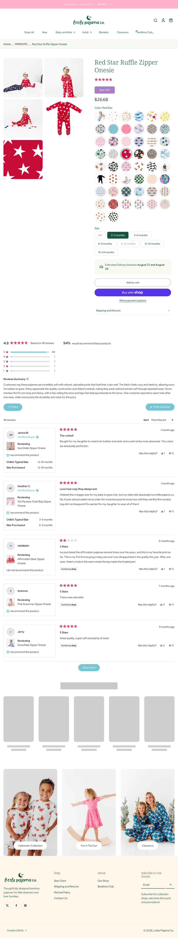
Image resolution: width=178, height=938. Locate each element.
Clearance (122, 32)
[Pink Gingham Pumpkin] (151, 179)
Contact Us (60, 898)
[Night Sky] (113, 154)
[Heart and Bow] (151, 204)
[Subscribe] (170, 885)
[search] (155, 20)
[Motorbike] (151, 129)
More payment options (132, 300)
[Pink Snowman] (113, 191)
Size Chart (60, 881)
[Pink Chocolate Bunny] (126, 204)
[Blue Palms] (113, 129)
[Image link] (30, 812)
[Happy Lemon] (164, 116)
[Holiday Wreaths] (151, 191)
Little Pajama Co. (164, 930)
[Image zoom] (23, 77)
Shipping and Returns (66, 886)
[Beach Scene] (113, 116)
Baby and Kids (64, 32)
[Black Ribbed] (100, 179)
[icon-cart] (171, 20)
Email (146, 885)
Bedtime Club (106, 886)
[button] (133, 79)
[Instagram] (25, 905)
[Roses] (100, 204)
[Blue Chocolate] (139, 204)
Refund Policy (62, 892)
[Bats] (151, 166)
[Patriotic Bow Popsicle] (139, 141)
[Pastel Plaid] (164, 204)
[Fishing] (100, 129)
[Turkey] (113, 179)
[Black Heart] (113, 216)
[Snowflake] (139, 191)
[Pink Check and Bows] (126, 141)
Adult (85, 32)
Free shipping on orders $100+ (78, 4)
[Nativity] (126, 191)
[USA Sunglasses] (164, 141)
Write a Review (164, 408)
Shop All (29, 32)
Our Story (103, 881)
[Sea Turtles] (100, 116)
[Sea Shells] (126, 116)
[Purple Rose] (113, 141)
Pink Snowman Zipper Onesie (34, 604)
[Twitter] (7, 905)
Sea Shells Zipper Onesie (32, 448)
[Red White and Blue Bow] (139, 129)
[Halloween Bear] (139, 166)
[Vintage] (151, 141)
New (44, 32)
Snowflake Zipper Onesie (32, 645)
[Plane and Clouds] (164, 154)
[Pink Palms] (126, 129)
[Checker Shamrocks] (139, 179)
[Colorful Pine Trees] (164, 179)
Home (7, 44)
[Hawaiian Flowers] (151, 116)
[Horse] (126, 179)
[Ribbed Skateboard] (164, 129)
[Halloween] (164, 166)
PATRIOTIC (21, 44)
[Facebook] (16, 905)
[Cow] (113, 166)
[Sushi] (100, 154)
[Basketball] (139, 154)
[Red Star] (126, 154)
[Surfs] (139, 116)
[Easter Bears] (100, 216)
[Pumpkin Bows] (126, 166)
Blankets (103, 32)
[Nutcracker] (164, 191)
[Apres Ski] (100, 191)
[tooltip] (27, 379)
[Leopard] (151, 154)
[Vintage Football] (100, 166)
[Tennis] (100, 141)
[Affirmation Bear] (113, 204)
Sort (146, 420)
